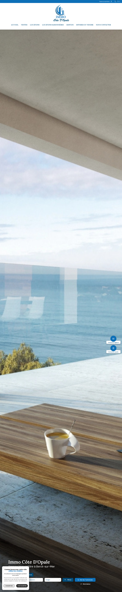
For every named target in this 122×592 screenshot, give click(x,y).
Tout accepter (22, 586)
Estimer (29, 575)
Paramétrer (9, 586)
